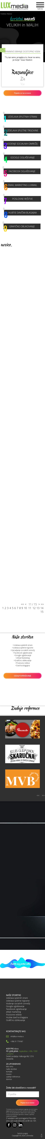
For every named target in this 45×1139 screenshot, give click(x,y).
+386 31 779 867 (16, 1041)
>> (42, 604)
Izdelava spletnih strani (23, 645)
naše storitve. (11, 1069)
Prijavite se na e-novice (22, 93)
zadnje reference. (13, 1076)
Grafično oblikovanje (23, 660)
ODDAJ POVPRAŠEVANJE (22, 676)
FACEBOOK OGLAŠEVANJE (19, 171)
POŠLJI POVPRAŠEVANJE (15, 907)
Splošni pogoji (22, 1133)
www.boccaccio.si (22, 731)
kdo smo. (10, 1066)
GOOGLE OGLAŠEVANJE (19, 157)
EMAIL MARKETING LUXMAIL (20, 185)
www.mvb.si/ (23, 775)
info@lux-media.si (17, 1036)
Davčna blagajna (23, 665)
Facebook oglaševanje (23, 653)
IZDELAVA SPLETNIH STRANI (20, 117)
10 (25, 608)
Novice (9, 14)
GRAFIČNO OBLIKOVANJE (19, 226)
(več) (9, 897)
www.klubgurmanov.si (22, 761)
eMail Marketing (23, 658)
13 (37, 608)
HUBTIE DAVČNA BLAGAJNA (20, 212)
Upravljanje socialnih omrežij (23, 650)
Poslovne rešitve (23, 663)
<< (22, 604)
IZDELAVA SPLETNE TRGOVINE (21, 130)
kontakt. (9, 1071)
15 (41, 612)
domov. (9, 1079)
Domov (3, 14)
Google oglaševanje (23, 655)
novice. (9, 1074)
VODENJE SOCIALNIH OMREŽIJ (21, 144)
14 (41, 608)
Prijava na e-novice (27, 1103)
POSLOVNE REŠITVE (18, 199)
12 (34, 608)
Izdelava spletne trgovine (23, 647)
